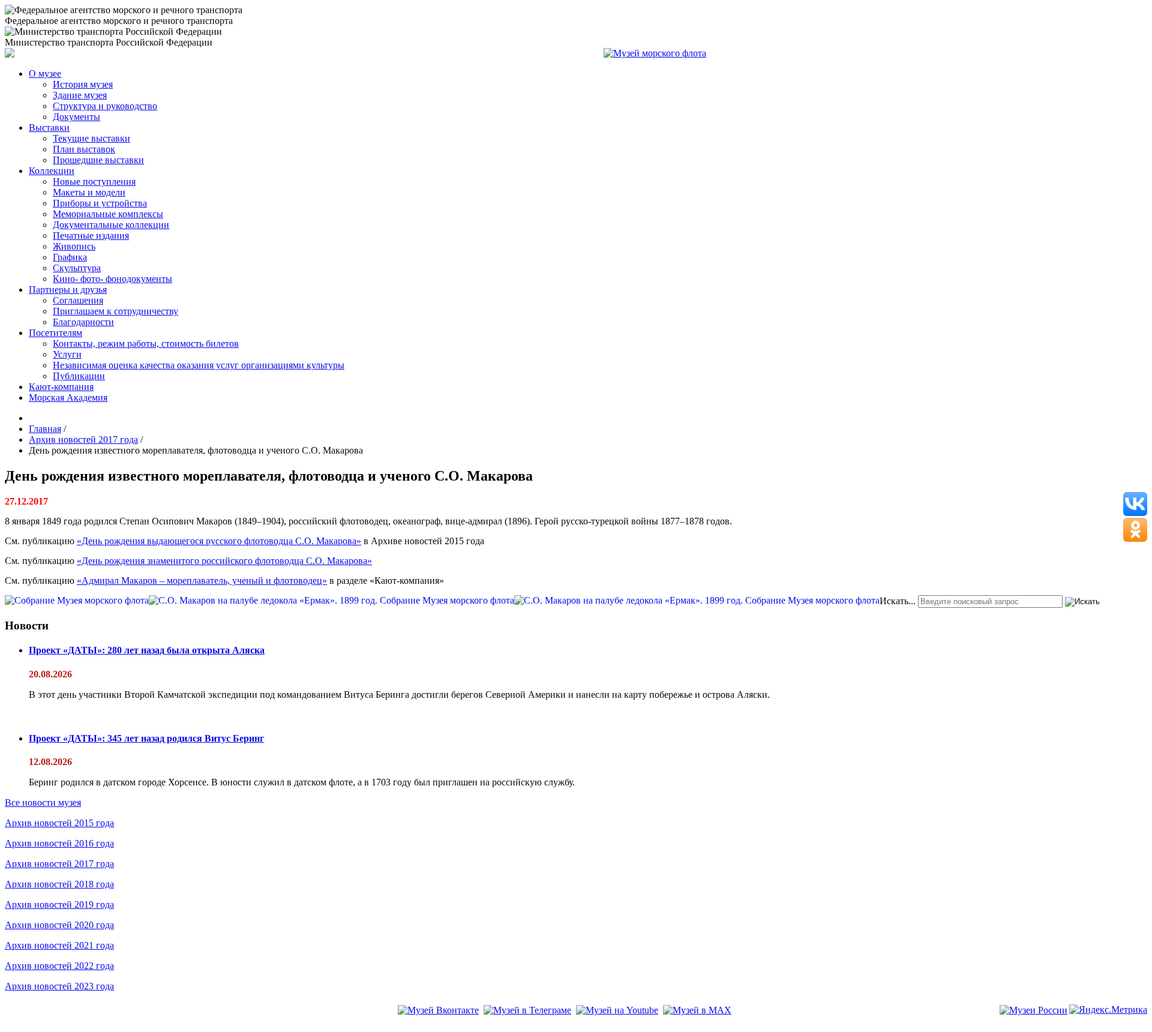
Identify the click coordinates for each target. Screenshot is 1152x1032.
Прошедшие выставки (98, 160)
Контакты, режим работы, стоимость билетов (146, 343)
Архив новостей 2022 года (59, 966)
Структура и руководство (105, 106)
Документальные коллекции (111, 225)
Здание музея (80, 95)
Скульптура (77, 268)
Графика (70, 257)
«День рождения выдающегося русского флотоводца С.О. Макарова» (219, 541)
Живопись (74, 246)
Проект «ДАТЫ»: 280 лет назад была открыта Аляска (147, 650)
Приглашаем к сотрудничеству (115, 311)
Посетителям (55, 333)
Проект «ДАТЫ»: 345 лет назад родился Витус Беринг (146, 738)
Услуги (67, 354)
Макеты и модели (89, 192)
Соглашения (78, 300)
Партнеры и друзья (68, 289)
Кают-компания (61, 387)
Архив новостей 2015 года (59, 823)
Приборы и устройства (100, 203)
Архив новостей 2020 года (59, 925)
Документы (76, 117)
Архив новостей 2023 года (59, 986)
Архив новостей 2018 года (59, 884)
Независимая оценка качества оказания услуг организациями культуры (198, 365)
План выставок (84, 149)
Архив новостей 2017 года (59, 864)
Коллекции (51, 171)
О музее (45, 73)
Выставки (49, 127)
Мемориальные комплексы (108, 214)
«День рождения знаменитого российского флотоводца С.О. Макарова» (224, 561)
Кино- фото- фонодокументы (112, 279)
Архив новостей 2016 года (59, 843)
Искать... (898, 601)
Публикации (79, 376)
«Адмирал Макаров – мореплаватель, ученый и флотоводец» (202, 580)
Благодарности (83, 322)
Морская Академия (68, 397)
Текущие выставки (91, 138)
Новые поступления (94, 181)
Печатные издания (91, 235)
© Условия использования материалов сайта (71, 1027)
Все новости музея (43, 802)
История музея (83, 84)
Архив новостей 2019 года (59, 904)
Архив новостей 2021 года (59, 945)
